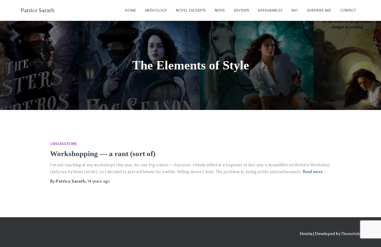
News (220, 10)
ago (99, 181)
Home (130, 10)
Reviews (241, 10)
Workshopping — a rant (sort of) (102, 154)
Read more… (315, 171)
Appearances (270, 10)
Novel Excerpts (191, 10)
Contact (348, 10)
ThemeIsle (350, 233)
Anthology (156, 10)
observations (63, 144)
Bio (294, 10)
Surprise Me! (319, 10)
